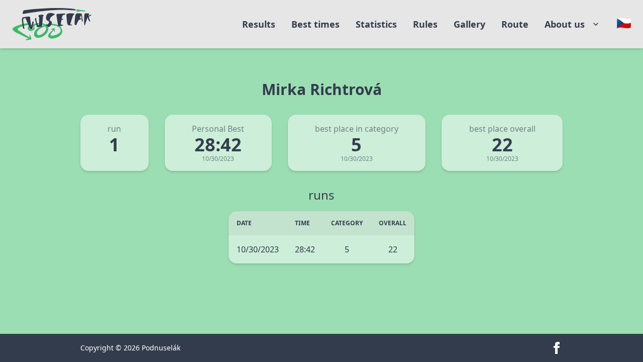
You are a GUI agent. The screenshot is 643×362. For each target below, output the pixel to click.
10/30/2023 (258, 249)
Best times (315, 24)
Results (258, 24)
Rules (425, 24)
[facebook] (557, 348)
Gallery (469, 24)
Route (514, 24)
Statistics (376, 24)
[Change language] (624, 23)
